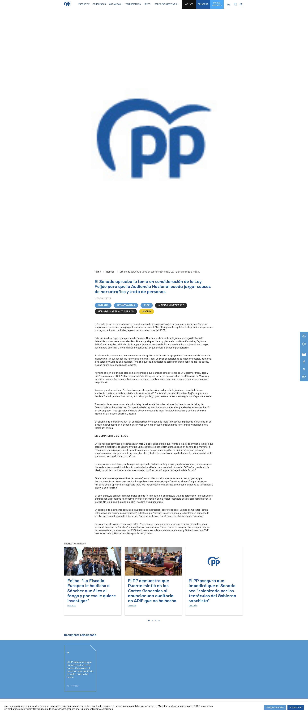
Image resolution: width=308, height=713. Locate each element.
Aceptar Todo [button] (295, 707)
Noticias (110, 271)
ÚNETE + (147, 4)
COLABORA (203, 4)
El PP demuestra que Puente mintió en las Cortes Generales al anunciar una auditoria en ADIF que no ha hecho (152, 591)
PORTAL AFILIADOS (217, 4)
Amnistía (103, 305)
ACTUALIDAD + (115, 4)
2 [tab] (152, 620)
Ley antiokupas (126, 305)
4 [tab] (159, 620)
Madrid (146, 311)
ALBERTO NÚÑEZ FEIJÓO (171, 305)
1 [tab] (149, 620)
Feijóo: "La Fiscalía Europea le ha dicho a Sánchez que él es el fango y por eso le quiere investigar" (91, 591)
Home (98, 271)
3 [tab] (155, 620)
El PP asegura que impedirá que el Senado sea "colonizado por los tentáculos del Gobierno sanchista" (212, 591)
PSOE (147, 305)
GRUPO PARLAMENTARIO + (167, 4)
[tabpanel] (92, 581)
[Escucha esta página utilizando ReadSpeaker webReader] (304, 345)
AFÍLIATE (189, 4)
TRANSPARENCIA (133, 4)
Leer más (71, 605)
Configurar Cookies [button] (275, 707)
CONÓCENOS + (99, 4)
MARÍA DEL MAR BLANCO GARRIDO (116, 311)
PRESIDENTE (84, 4)
